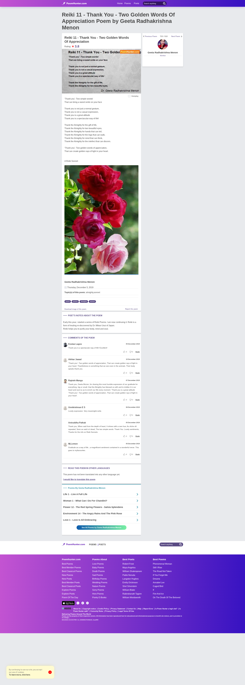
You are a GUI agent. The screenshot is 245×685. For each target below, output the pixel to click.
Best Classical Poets (71, 586)
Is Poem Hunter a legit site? (166, 609)
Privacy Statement (118, 609)
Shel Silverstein (129, 586)
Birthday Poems (99, 579)
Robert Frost (128, 564)
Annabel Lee (158, 582)
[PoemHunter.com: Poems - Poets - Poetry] (74, 3)
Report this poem (131, 309)
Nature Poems (98, 586)
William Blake (128, 590)
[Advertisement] (38, 658)
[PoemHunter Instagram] (87, 603)
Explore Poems (69, 590)
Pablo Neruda (128, 575)
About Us (77, 609)
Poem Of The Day (70, 597)
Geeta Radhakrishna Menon (79, 282)
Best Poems (67, 564)
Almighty (84, 301)
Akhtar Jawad (75, 359)
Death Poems (98, 571)
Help (139, 609)
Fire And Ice (158, 594)
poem (68, 301)
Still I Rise (157, 567)
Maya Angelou (129, 567)
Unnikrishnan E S (76, 407)
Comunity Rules (96, 611)
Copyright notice (89, 609)
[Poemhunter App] (68, 603)
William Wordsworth (131, 597)
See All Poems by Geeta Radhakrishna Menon (101, 527)
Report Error (148, 609)
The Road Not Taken (162, 571)
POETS (102, 544)
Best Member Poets (71, 582)
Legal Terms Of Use (126, 611)
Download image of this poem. (75, 309)
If (153, 590)
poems (75, 301)
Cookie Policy (103, 609)
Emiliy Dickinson (130, 582)
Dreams (156, 579)
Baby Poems (98, 567)
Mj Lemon (73, 444)
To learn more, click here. (19, 675)
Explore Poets (68, 594)
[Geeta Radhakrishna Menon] (163, 44)
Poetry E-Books (99, 597)
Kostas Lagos (75, 344)
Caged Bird (158, 586)
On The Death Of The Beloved (166, 597)
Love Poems (98, 564)
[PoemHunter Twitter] (82, 603)
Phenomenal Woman (162, 564)
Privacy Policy (111, 611)
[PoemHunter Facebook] (78, 603)
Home (120, 3)
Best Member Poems (71, 567)
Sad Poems (97, 575)
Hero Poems (98, 594)
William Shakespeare (132, 571)
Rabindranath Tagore (132, 594)
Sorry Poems (98, 590)
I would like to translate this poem (79, 479)
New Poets (67, 579)
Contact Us (131, 609)
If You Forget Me (160, 575)
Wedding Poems (99, 582)
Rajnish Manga (75, 380)
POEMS (92, 544)
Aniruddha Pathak (77, 423)
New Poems (67, 575)
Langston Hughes (130, 579)
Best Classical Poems (72, 571)
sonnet (92, 301)
